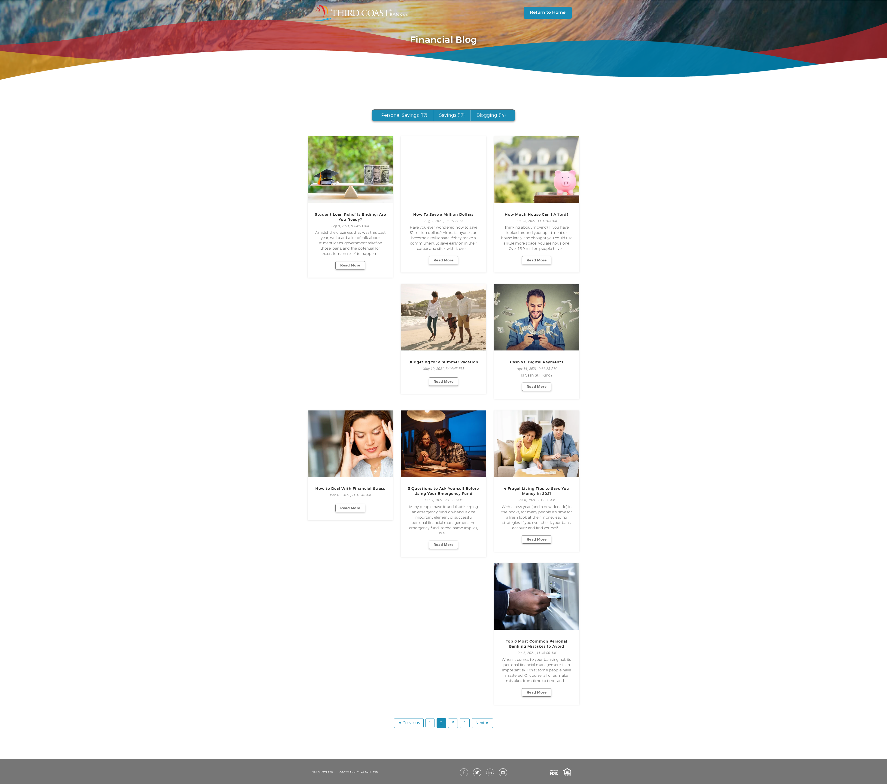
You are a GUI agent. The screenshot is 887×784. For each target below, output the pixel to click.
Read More (350, 265)
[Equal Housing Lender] (567, 772)
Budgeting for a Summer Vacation (443, 362)
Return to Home (547, 12)
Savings (452, 115)
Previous (411, 723)
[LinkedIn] (490, 772)
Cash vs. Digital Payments (536, 362)
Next (480, 723)
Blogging (491, 115)
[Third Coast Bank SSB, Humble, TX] (359, 13)
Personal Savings (404, 115)
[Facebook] (464, 772)
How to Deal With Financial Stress (350, 489)
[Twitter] (477, 772)
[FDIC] (554, 772)
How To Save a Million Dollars (443, 214)
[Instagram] (503, 772)
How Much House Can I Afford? (536, 214)
